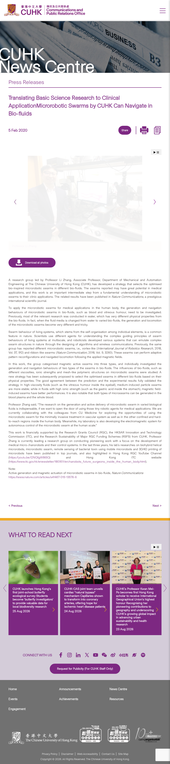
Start (155, 152)
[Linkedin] (100, 135)
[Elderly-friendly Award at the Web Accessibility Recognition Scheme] (119, 733)
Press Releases (26, 82)
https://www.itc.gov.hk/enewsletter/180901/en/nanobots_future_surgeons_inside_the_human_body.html (77, 461)
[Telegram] (119, 135)
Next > (157, 505)
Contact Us (108, 754)
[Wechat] (104, 654)
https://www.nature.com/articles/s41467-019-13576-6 (42, 477)
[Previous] (15, 202)
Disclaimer (67, 754)
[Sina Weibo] (129, 135)
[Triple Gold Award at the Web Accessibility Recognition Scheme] (91, 733)
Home (12, 689)
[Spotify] (143, 654)
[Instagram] (69, 654)
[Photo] (85, 198)
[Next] (154, 202)
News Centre (118, 689)
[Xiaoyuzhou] (134, 654)
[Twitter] (110, 135)
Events (12, 699)
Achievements (68, 699)
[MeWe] (148, 135)
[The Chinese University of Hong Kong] (24, 10)
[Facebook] (91, 135)
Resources (116, 699)
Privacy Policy (49, 754)
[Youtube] (95, 654)
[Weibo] (112, 654)
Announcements (70, 689)
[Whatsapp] (138, 135)
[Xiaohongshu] (123, 655)
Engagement (17, 709)
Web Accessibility (87, 754)
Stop (158, 152)
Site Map (123, 754)
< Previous (15, 505)
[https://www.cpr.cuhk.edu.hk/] (64, 10)
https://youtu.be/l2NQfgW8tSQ (29, 457)
